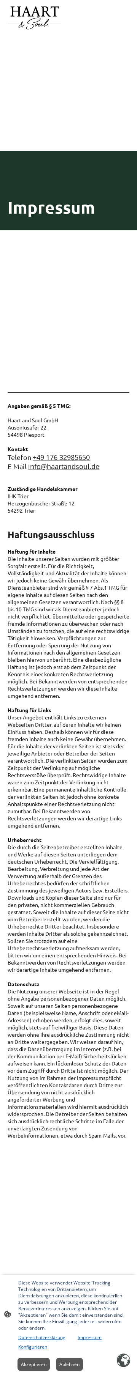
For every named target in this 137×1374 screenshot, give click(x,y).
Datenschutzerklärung (41, 1337)
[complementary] (123, 1360)
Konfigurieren (32, 1347)
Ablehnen (69, 1364)
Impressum (90, 1337)
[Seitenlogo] (34, 19)
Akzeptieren (33, 1364)
